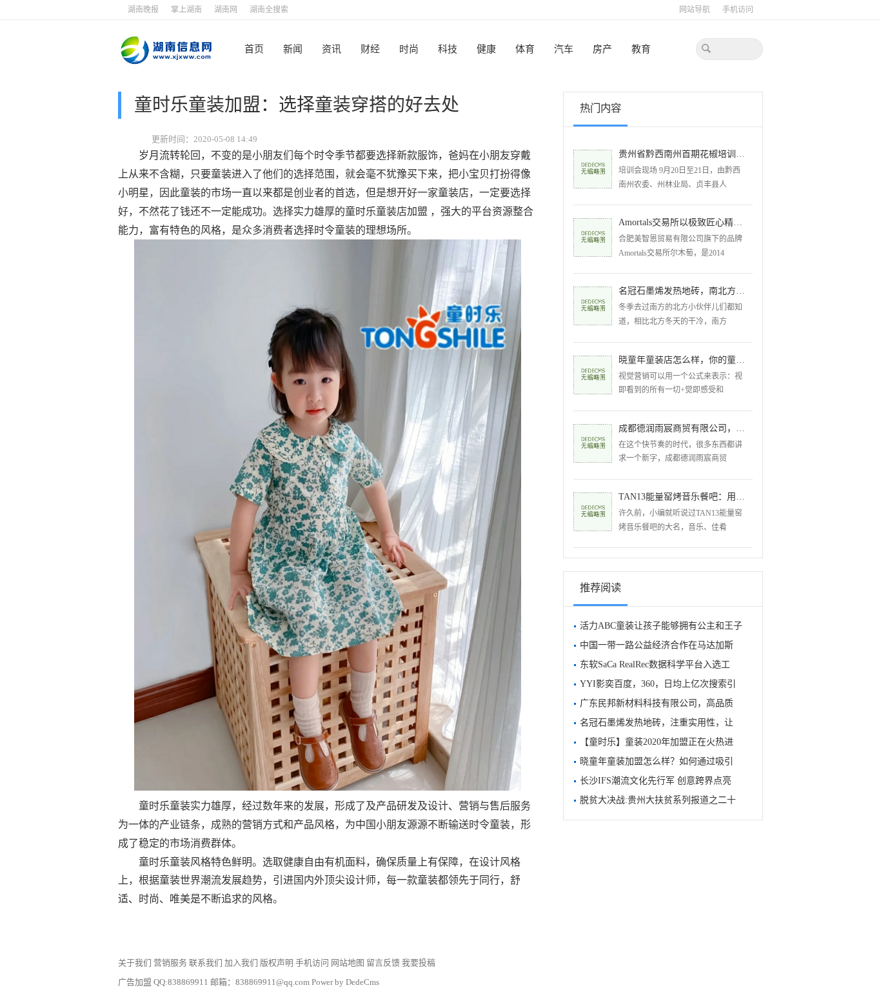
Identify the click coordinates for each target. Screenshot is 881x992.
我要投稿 (418, 962)
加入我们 (242, 962)
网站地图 (348, 962)
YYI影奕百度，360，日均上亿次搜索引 (658, 684)
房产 (602, 49)
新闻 (292, 49)
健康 (486, 49)
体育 (525, 49)
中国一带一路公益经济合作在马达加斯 (656, 645)
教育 (641, 49)
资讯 (331, 49)
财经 (370, 49)
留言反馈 (383, 962)
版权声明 (277, 962)
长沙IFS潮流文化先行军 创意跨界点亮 (655, 780)
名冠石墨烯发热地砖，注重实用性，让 (656, 722)
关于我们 (135, 962)
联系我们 (206, 962)
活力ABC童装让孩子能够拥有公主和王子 (661, 626)
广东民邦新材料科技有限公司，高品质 (656, 703)
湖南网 (225, 9)
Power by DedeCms (345, 982)
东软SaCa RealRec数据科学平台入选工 (655, 664)
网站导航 (694, 9)
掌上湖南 (186, 9)
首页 (254, 49)
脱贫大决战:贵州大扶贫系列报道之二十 (658, 800)
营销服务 (171, 962)
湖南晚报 (143, 9)
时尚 (409, 49)
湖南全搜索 (269, 9)
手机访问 (737, 9)
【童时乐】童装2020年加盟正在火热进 (656, 742)
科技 (447, 49)
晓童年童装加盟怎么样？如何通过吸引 (656, 761)
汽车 (563, 49)
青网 (165, 49)
